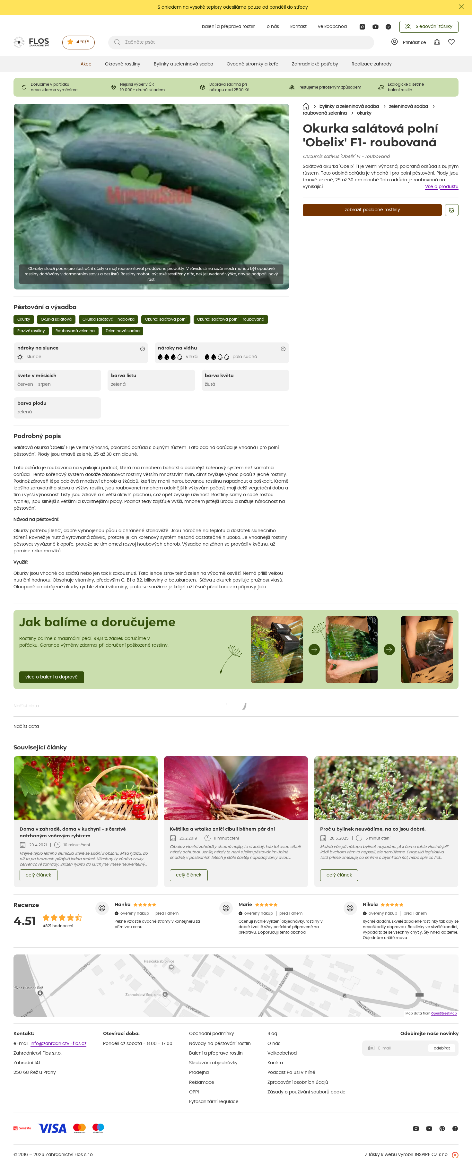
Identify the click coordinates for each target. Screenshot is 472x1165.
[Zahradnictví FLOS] (31, 42)
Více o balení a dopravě (51, 677)
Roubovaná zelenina (75, 331)
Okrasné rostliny (122, 64)
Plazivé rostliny (31, 331)
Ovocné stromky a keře (252, 64)
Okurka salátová (56, 319)
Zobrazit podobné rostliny (372, 210)
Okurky (23, 319)
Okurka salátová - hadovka (109, 319)
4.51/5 (83, 42)
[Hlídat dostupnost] (452, 210)
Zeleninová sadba (123, 331)
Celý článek (38, 875)
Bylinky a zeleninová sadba (183, 64)
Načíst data (130, 707)
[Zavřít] (462, 7)
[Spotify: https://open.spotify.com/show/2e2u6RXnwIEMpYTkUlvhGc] (388, 26)
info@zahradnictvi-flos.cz (58, 1043)
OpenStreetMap (444, 1013)
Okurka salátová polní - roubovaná (230, 319)
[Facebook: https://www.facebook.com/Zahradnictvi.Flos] (455, 1128)
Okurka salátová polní (166, 319)
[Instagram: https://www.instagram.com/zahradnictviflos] (362, 26)
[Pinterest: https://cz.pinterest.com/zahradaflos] (442, 1128)
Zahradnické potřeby (315, 64)
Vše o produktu (442, 187)
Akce (86, 64)
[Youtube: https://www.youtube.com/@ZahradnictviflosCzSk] (375, 26)
